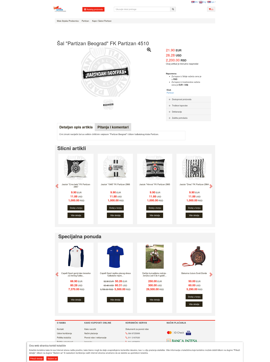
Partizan (170, 92)
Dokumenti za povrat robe (137, 329)
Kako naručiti (90, 329)
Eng (204, 1)
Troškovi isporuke (180, 105)
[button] (57, 186)
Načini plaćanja (91, 333)
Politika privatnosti (65, 341)
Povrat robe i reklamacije (95, 337)
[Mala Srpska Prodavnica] (58, 9)
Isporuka (88, 341)
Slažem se (52, 358)
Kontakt (60, 329)
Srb (196, 1)
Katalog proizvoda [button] (95, 9)
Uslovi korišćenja (64, 333)
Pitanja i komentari (113, 127)
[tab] (188, 99)
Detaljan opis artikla (76, 127)
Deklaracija (177, 111)
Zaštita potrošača (179, 117)
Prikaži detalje (36, 358)
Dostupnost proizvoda (181, 99)
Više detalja (76, 215)
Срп (212, 1)
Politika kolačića (64, 337)
